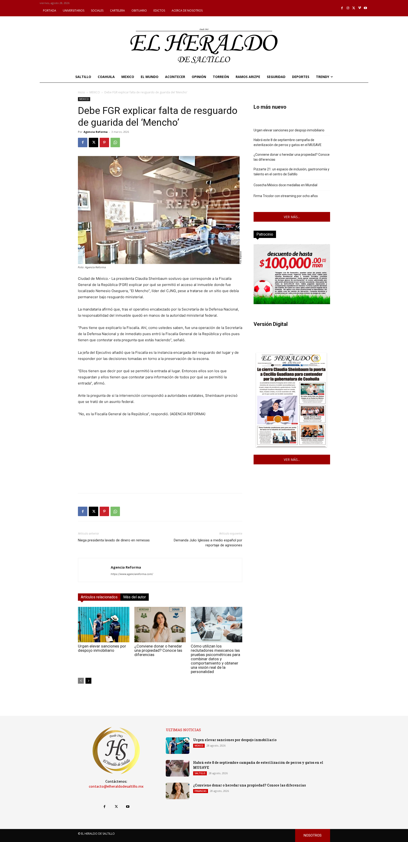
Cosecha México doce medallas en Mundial (285, 185)
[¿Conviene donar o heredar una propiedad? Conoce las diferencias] (160, 624)
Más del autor (134, 597)
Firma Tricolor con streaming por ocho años (286, 196)
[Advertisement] (160, 456)
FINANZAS (201, 791)
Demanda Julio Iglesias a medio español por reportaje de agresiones (208, 542)
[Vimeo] (360, 8)
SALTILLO (200, 773)
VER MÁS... (292, 217)
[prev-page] (81, 681)
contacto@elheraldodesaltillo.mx (116, 786)
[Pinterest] (104, 142)
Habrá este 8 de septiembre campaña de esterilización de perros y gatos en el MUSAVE (288, 142)
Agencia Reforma (96, 132)
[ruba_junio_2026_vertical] (292, 303)
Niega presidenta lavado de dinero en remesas (114, 540)
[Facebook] (342, 8)
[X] (354, 8)
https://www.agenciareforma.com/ (132, 574)
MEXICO (94, 92)
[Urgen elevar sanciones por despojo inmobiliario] (103, 624)
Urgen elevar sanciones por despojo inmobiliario (102, 648)
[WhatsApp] (115, 142)
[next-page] (88, 681)
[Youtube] (365, 8)
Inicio (81, 92)
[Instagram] (348, 8)
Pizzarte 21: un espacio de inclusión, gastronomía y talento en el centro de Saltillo (291, 171)
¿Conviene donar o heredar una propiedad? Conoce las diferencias (158, 650)
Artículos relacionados (99, 597)
